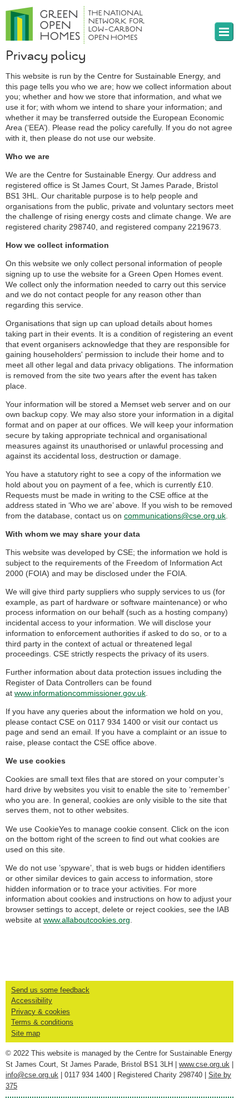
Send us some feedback (50, 990)
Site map (25, 1033)
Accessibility (31, 1000)
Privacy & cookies (40, 1011)
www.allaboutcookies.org (86, 919)
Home (224, 31)
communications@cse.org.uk (175, 515)
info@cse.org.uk (32, 1075)
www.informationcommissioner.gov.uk (80, 693)
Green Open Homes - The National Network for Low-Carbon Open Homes (72, 22)
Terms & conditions (42, 1022)
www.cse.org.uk (204, 1064)
